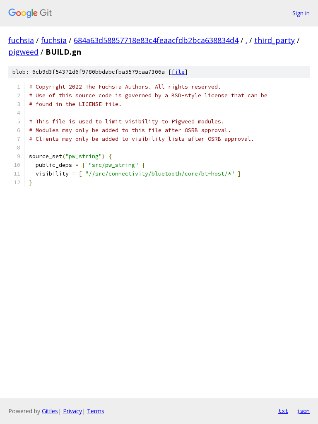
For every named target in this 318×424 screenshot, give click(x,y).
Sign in (301, 13)
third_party (274, 40)
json (303, 410)
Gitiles (50, 411)
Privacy (72, 411)
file (178, 71)
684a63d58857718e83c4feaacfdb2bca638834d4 (156, 40)
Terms (95, 411)
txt (283, 410)
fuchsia (21, 40)
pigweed (23, 52)
